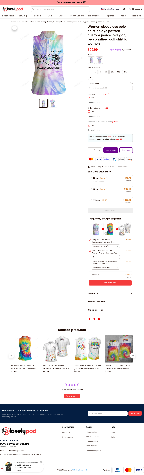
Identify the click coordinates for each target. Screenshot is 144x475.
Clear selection (94, 102)
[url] (15, 450)
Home (13, 22)
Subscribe (135, 413)
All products (23, 22)
